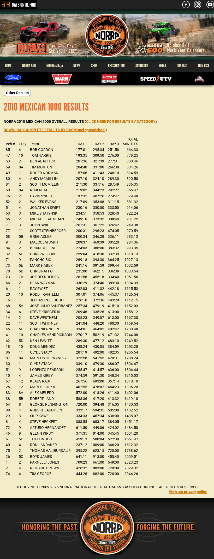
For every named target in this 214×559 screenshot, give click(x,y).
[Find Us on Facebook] (184, 4)
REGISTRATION (116, 66)
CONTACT (182, 66)
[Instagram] (195, 4)
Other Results (17, 93)
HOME (8, 66)
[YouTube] (208, 4)
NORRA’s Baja (54, 66)
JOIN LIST (203, 66)
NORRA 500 (29, 66)
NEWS (76, 66)
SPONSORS (141, 66)
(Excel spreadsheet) (55, 130)
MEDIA (162, 66)
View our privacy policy (188, 492)
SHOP (94, 66)
